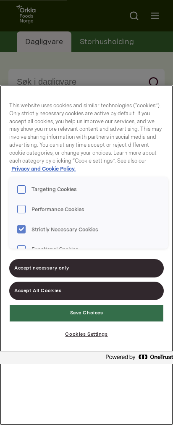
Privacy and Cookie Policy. (43, 169)
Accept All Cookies (37, 290)
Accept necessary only (41, 268)
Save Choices (86, 313)
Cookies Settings (86, 334)
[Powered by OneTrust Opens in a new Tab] (137, 359)
